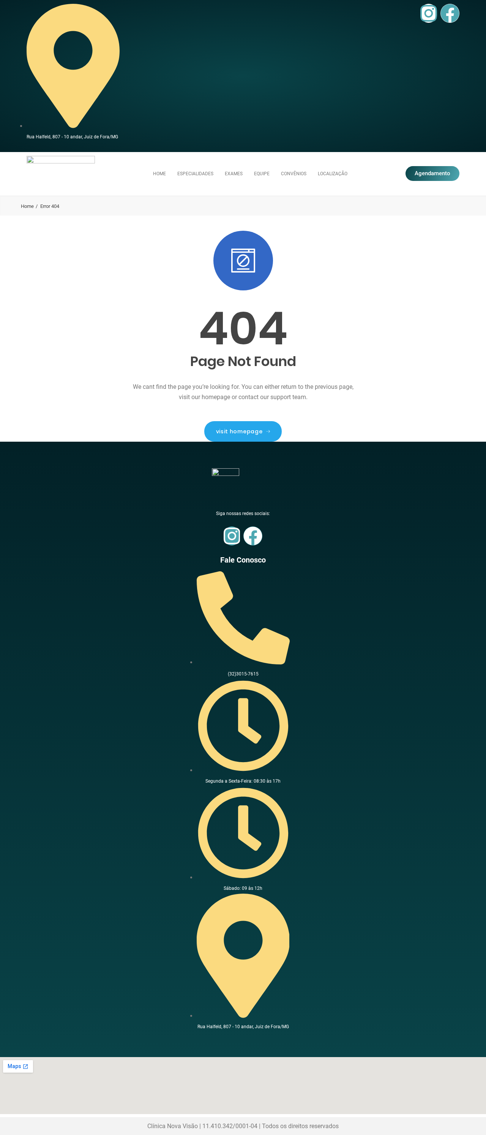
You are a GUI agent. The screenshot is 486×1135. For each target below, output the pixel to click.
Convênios (293, 173)
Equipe (262, 173)
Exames (234, 173)
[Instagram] (428, 13)
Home (159, 173)
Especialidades (195, 173)
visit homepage (239, 431)
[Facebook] (449, 13)
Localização (332, 173)
